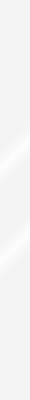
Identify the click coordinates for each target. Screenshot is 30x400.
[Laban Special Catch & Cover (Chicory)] (16, 176)
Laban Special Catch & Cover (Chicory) (7, 186)
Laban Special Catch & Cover (5, 185)
